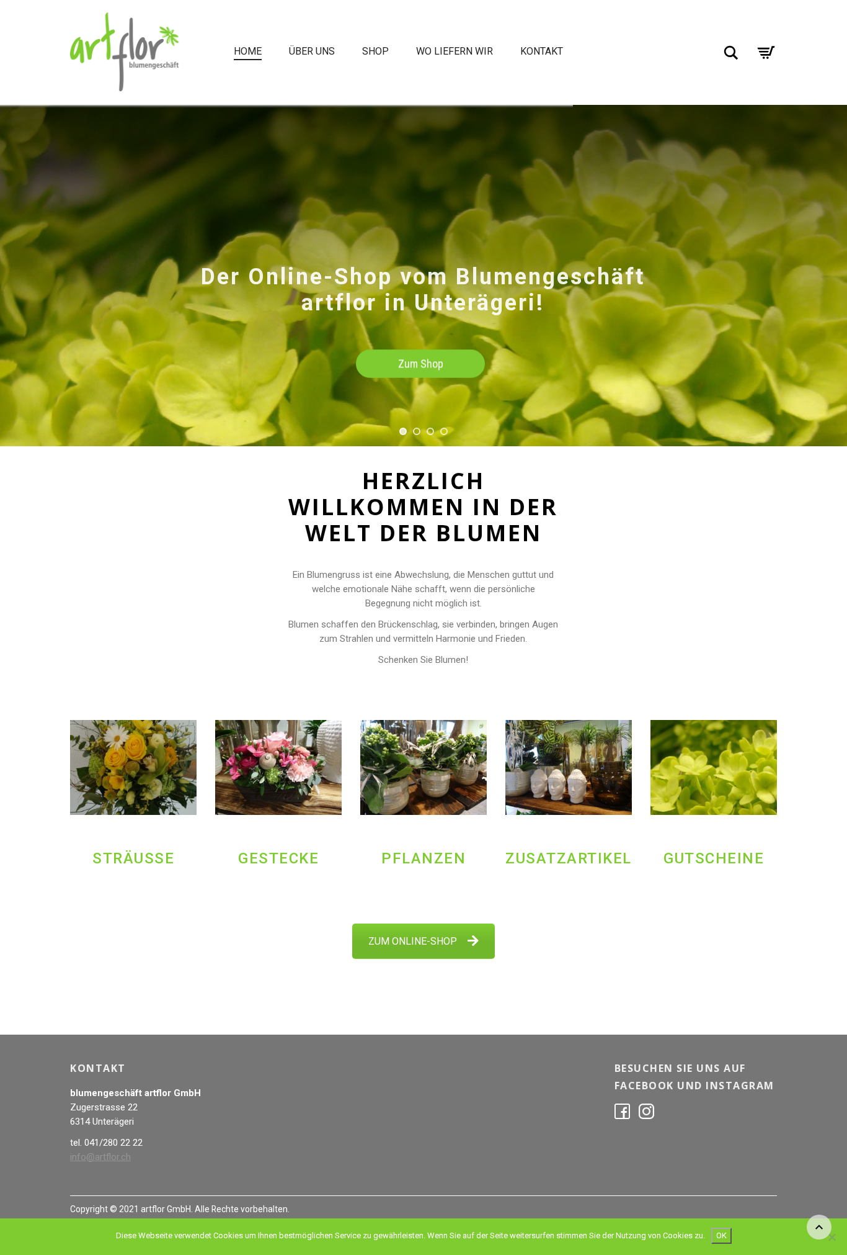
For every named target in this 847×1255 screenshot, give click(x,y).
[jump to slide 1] (403, 431)
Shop (375, 51)
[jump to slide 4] (444, 431)
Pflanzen (423, 858)
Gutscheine (713, 858)
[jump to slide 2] (416, 431)
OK (721, 1235)
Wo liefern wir (454, 51)
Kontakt (541, 51)
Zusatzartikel (568, 858)
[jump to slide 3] (430, 431)
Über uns (312, 51)
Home (248, 51)
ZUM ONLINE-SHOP (412, 941)
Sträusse (133, 858)
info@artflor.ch (100, 1157)
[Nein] (831, 1237)
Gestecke (278, 858)
